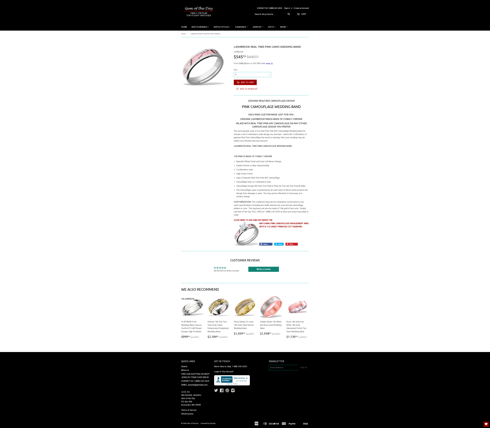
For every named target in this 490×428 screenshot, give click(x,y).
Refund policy (187, 414)
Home (184, 27)
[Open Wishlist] (486, 424)
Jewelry (257, 27)
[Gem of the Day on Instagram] (233, 391)
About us (185, 370)
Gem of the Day (192, 423)
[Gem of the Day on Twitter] (216, 391)
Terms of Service (189, 410)
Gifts (271, 27)
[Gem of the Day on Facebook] (222, 391)
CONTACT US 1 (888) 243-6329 (195, 381)
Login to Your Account (223, 371)
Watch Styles (221, 27)
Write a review (264, 269)
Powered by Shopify (208, 423)
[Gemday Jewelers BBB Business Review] (232, 385)
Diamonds (241, 27)
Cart (303, 14)
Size (235, 70)
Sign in (287, 8)
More (283, 27)
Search (184, 366)
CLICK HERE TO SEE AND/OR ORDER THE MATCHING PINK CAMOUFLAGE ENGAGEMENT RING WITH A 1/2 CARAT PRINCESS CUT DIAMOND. (271, 223)
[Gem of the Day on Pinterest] (227, 391)
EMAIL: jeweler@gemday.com (194, 385)
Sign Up (303, 367)
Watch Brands (199, 27)
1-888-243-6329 (239, 366)
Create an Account (301, 8)
